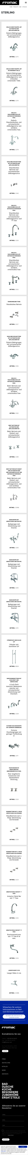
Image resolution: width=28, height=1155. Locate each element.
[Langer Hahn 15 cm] (14, 982)
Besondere (10, 1092)
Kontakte (5, 1074)
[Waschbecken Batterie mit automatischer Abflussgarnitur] (14, 178)
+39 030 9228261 (12, 1038)
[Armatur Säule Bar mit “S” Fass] (14, 945)
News (4, 1070)
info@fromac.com (7, 1042)
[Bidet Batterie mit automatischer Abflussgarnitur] (14, 441)
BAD (20, 6)
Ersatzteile (11, 1097)
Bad (5, 1084)
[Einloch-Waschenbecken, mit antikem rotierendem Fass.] (14, 131)
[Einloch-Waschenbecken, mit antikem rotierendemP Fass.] (14, 223)
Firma (4, 1059)
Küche (7, 1089)
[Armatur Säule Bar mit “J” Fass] (14, 905)
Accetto (22, 1146)
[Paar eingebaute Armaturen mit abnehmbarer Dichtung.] (14, 784)
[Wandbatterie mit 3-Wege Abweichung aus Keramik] (14, 866)
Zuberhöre (10, 1094)
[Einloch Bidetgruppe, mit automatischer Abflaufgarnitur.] (14, 42)
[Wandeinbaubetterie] (14, 313)
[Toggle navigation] (26, 2)
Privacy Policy (11, 1135)
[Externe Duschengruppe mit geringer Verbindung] (14, 741)
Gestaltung (6, 1062)
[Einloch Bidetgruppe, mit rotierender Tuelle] (14, 85)
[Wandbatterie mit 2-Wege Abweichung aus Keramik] (14, 826)
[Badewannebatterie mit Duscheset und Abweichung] (14, 696)
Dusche (7, 1086)
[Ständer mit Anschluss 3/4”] (14, 654)
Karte (5, 1051)
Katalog (5, 1066)
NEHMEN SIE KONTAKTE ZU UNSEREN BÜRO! (14, 1016)
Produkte (15, 6)
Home (11, 6)
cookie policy (3, 1151)
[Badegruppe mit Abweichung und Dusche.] (14, 534)
